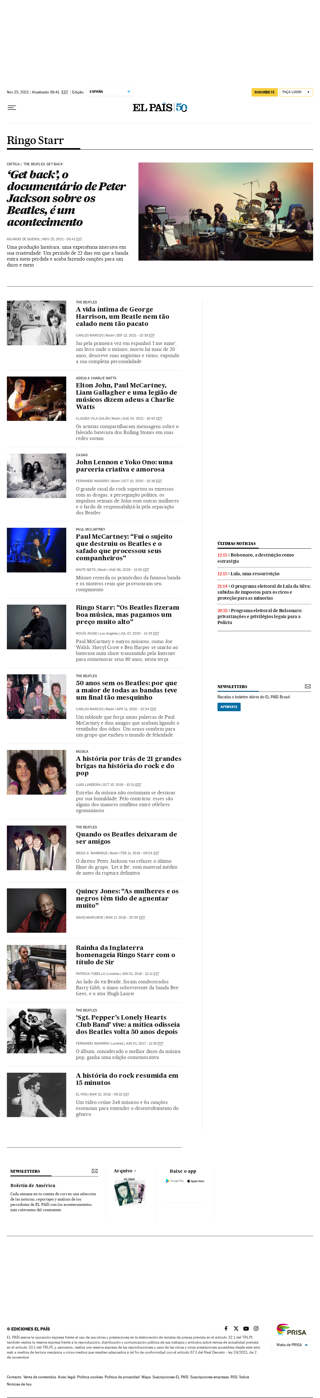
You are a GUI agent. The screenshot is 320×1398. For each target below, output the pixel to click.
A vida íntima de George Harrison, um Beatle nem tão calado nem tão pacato (122, 317)
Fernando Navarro (92, 481)
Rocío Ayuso (87, 634)
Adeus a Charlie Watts (96, 378)
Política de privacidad (122, 1377)
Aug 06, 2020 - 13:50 (129, 570)
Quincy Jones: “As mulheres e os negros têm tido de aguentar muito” (127, 899)
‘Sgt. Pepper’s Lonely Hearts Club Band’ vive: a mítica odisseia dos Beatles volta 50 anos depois (128, 1025)
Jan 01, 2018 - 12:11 (140, 974)
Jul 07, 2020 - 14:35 (139, 634)
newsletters (232, 686)
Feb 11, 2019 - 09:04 (140, 853)
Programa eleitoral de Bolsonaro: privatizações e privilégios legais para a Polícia (260, 616)
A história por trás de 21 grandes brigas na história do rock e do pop (128, 766)
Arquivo (123, 1171)
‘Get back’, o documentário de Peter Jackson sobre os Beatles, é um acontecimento (66, 198)
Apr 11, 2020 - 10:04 (136, 709)
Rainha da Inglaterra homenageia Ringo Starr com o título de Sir (125, 955)
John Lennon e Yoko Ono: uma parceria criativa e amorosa (124, 466)
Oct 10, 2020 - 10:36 (142, 481)
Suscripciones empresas (209, 1377)
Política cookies (90, 1377)
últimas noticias (237, 543)
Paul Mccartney (90, 530)
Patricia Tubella (90, 974)
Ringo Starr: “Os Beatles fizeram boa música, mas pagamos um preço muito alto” (127, 615)
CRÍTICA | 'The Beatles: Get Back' (35, 164)
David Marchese (89, 918)
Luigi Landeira (88, 785)
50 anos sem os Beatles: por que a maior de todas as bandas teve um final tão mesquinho (126, 691)
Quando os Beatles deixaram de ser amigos (126, 838)
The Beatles (86, 302)
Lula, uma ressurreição (255, 574)
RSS (234, 1377)
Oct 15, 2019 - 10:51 (122, 785)
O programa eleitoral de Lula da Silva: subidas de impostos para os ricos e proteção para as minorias (264, 592)
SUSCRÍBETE (264, 92)
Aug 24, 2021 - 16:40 (142, 419)
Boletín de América (32, 1186)
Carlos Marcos (89, 335)
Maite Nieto (86, 570)
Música (82, 752)
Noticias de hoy (19, 1384)
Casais (82, 455)
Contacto (14, 1377)
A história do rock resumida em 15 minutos (127, 1079)
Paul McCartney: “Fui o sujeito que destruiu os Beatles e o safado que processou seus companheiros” (124, 548)
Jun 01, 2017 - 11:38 (144, 1043)
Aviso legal (66, 1377)
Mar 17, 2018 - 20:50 (125, 918)
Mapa (146, 1377)
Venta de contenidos (39, 1377)
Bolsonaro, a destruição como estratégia (256, 558)
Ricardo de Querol (23, 239)
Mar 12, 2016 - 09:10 (109, 1094)
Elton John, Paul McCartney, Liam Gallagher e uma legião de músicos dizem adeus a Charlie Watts (126, 397)
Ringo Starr (35, 141)
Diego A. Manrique (92, 853)
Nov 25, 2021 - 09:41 (62, 239)
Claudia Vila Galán (92, 419)
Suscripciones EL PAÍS (170, 1377)
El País (82, 1094)
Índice (244, 1377)
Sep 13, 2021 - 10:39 (136, 335)
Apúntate (229, 707)
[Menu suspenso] (12, 108)
